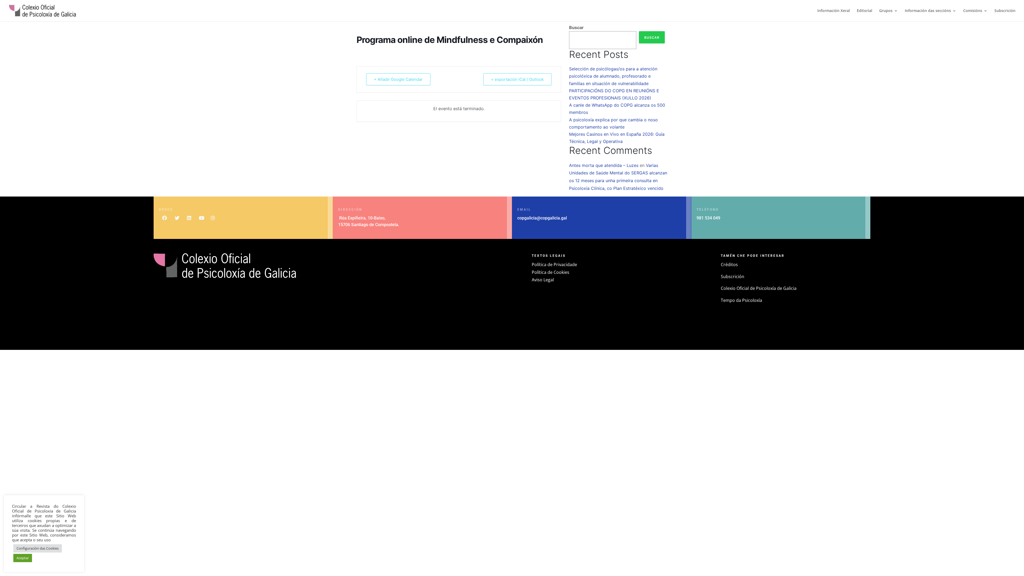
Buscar (576, 27)
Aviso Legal (543, 280)
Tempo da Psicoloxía (741, 300)
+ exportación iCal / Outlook (517, 79)
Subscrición (1004, 11)
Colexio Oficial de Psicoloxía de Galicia (759, 288)
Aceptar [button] (23, 557)
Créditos (729, 264)
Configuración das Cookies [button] (38, 548)
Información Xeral (833, 11)
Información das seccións (928, 11)
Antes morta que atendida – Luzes (603, 165)
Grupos (886, 11)
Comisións (972, 11)
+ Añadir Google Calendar (398, 79)
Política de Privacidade (554, 264)
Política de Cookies (550, 272)
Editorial (864, 11)
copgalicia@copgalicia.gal (542, 218)
